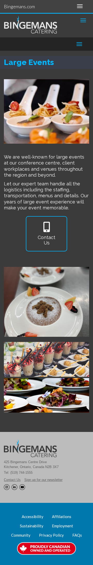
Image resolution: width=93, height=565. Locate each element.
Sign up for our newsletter (43, 480)
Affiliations (61, 516)
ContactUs (46, 240)
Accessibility (32, 516)
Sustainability (31, 525)
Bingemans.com (19, 6)
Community (20, 535)
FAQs (77, 535)
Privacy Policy (51, 535)
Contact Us (12, 480)
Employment (62, 525)
